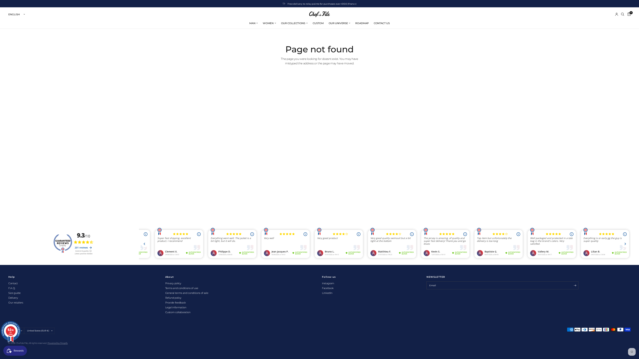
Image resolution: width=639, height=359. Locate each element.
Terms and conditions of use (181, 288)
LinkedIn (327, 293)
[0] (628, 14)
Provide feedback (175, 302)
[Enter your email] (575, 285)
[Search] (622, 14)
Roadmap (362, 23)
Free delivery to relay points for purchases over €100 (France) (322, 3)
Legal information (175, 307)
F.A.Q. (11, 288)
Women (268, 23)
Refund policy (173, 297)
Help (11, 277)
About (169, 277)
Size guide (14, 293)
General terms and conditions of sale (186, 293)
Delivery (13, 297)
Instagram (328, 283)
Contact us (382, 23)
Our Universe (338, 23)
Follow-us (329, 277)
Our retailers (15, 302)
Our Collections (293, 23)
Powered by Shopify (57, 343)
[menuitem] (253, 23)
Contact (13, 283)
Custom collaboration (178, 312)
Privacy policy (173, 283)
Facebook (327, 288)
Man (252, 23)
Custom (318, 23)
